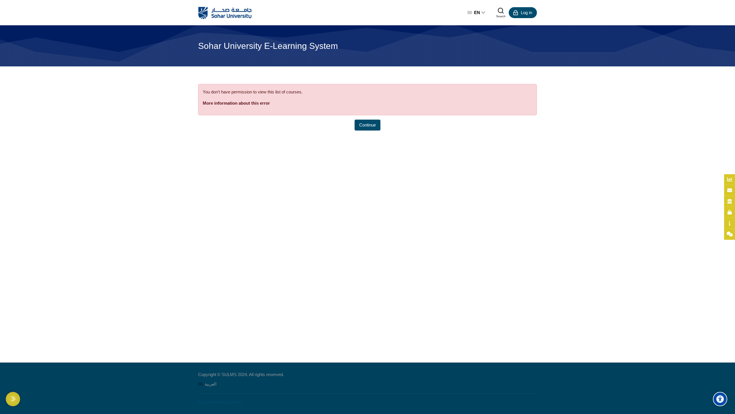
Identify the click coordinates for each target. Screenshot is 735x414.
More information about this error (236, 103)
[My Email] (729, 190)
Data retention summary (220, 402)
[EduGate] (729, 201)
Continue (367, 124)
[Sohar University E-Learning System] (225, 13)
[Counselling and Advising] (729, 234)
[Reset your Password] (729, 212)
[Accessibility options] (720, 399)
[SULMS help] (729, 223)
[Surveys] (729, 179)
